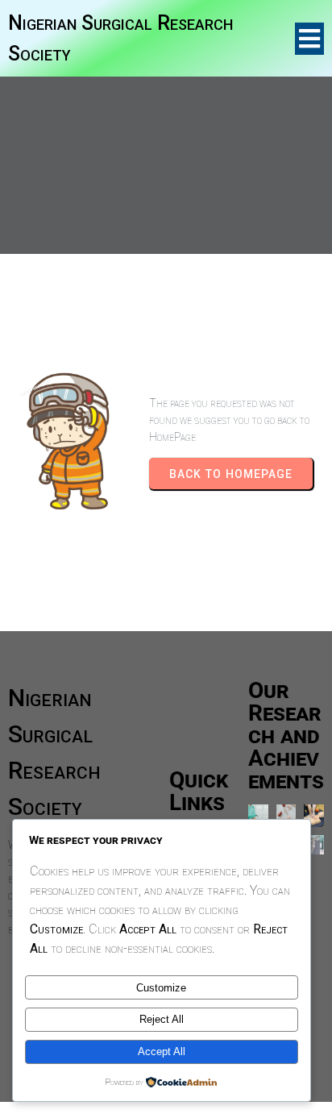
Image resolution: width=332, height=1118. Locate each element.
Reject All (161, 1019)
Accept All (161, 1051)
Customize (161, 988)
